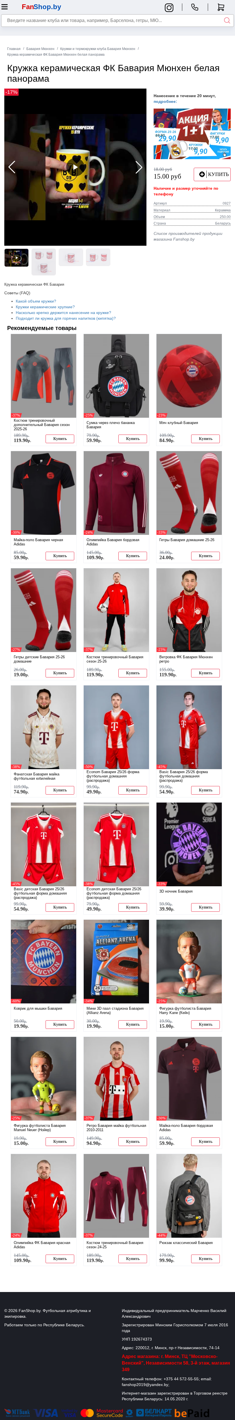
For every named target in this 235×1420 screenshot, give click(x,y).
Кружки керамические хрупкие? (45, 307)
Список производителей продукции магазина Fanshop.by (188, 236)
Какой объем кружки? (36, 301)
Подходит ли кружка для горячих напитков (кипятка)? (66, 318)
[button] (139, 167)
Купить (60, 439)
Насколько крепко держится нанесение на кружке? (63, 312)
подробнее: (165, 101)
